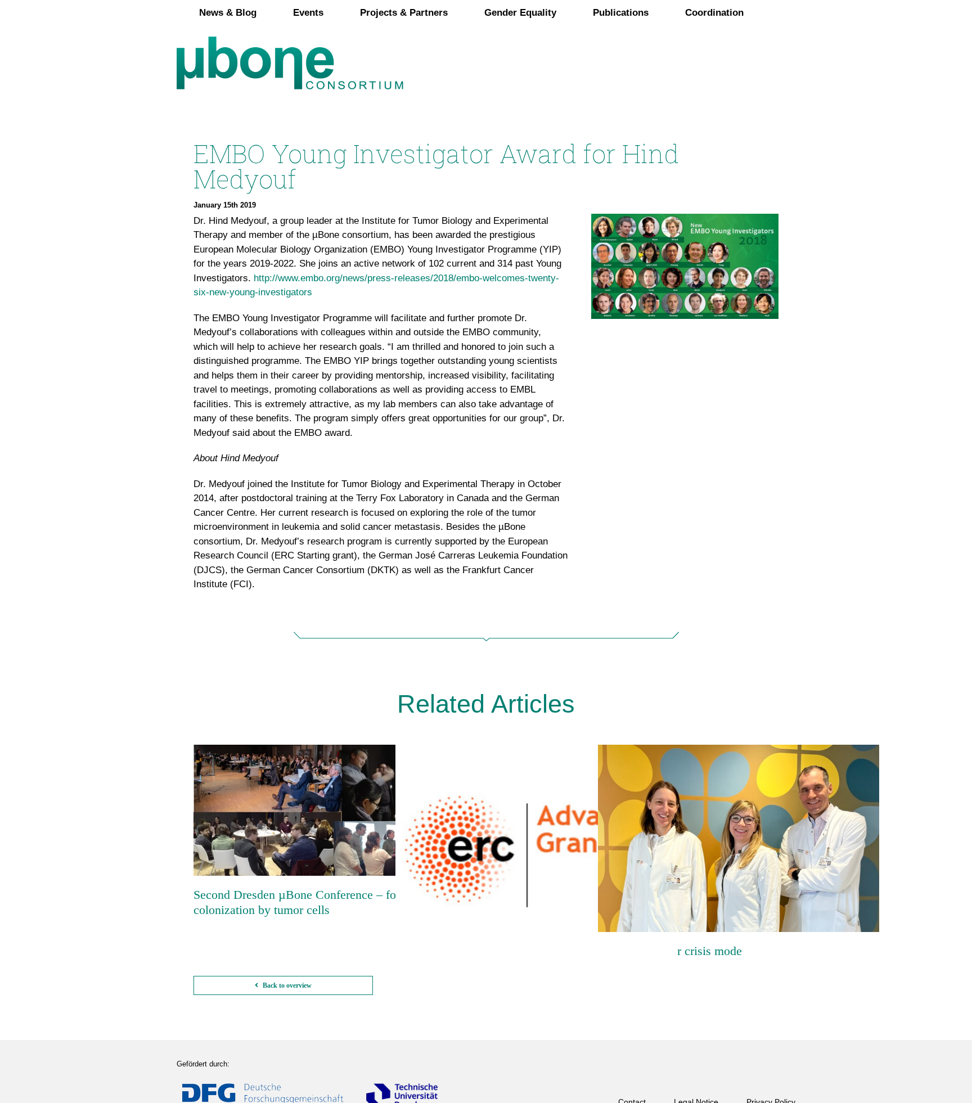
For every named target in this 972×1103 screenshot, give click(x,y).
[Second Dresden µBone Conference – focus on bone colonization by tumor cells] (334, 810)
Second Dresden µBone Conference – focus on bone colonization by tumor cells (325, 902)
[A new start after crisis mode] (738, 838)
